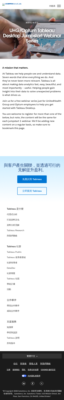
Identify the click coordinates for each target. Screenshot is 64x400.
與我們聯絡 (12, 235)
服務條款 (16, 369)
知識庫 (10, 327)
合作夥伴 (11, 300)
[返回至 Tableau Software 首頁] (12, 3)
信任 (15, 363)
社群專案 (11, 273)
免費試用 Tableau (32, 179)
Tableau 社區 (13, 278)
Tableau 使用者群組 (16, 257)
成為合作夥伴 (13, 311)
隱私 (23, 369)
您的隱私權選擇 (34, 376)
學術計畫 (11, 284)
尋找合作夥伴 (13, 305)
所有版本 (11, 343)
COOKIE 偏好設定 (48, 369)
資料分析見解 (13, 225)
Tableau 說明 (13, 337)
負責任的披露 (33, 369)
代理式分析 (12, 214)
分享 (33, 45)
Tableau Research (15, 230)
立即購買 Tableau (32, 190)
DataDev (11, 268)
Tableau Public (14, 252)
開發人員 (33, 363)
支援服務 (11, 321)
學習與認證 (12, 332)
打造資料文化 (13, 219)
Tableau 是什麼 (15, 208)
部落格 (23, 363)
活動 (9, 289)
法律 (8, 369)
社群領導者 (12, 262)
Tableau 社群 (14, 246)
